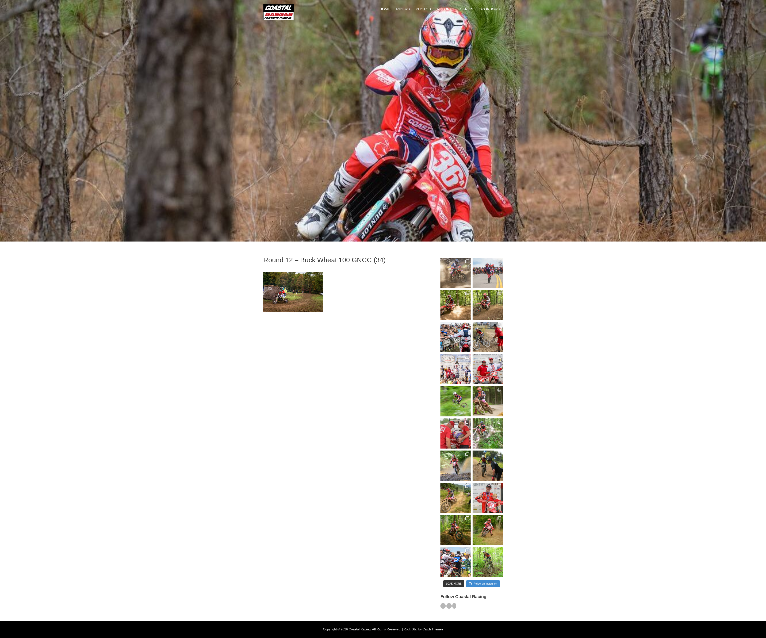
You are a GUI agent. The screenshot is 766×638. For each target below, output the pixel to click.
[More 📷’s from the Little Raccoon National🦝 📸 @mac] (488, 433)
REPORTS (445, 9)
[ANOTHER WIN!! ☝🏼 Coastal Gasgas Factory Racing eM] (488, 562)
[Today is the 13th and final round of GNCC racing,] (488, 273)
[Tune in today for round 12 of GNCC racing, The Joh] (455, 337)
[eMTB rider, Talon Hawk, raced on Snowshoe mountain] (488, 466)
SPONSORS (489, 9)
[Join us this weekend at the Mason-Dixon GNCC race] (455, 562)
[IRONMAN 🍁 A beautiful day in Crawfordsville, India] (455, 273)
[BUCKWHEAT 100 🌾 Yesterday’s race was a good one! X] (488, 369)
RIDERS (403, 9)
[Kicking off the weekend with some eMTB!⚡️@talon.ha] (455, 401)
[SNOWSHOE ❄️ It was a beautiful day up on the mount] (455, 498)
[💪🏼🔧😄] (455, 433)
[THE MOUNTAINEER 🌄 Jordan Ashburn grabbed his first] (455, 369)
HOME (384, 9)
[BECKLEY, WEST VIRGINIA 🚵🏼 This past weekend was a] (488, 337)
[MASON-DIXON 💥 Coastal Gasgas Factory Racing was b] (488, 530)
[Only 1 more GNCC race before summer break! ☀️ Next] (488, 498)
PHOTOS (423, 9)
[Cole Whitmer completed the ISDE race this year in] (455, 305)
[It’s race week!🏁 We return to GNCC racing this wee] (488, 401)
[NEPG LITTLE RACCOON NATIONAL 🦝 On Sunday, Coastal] (455, 466)
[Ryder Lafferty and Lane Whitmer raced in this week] (455, 530)
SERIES (466, 9)
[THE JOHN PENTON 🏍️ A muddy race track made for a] (488, 305)
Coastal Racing (360, 629)
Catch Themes (432, 629)
